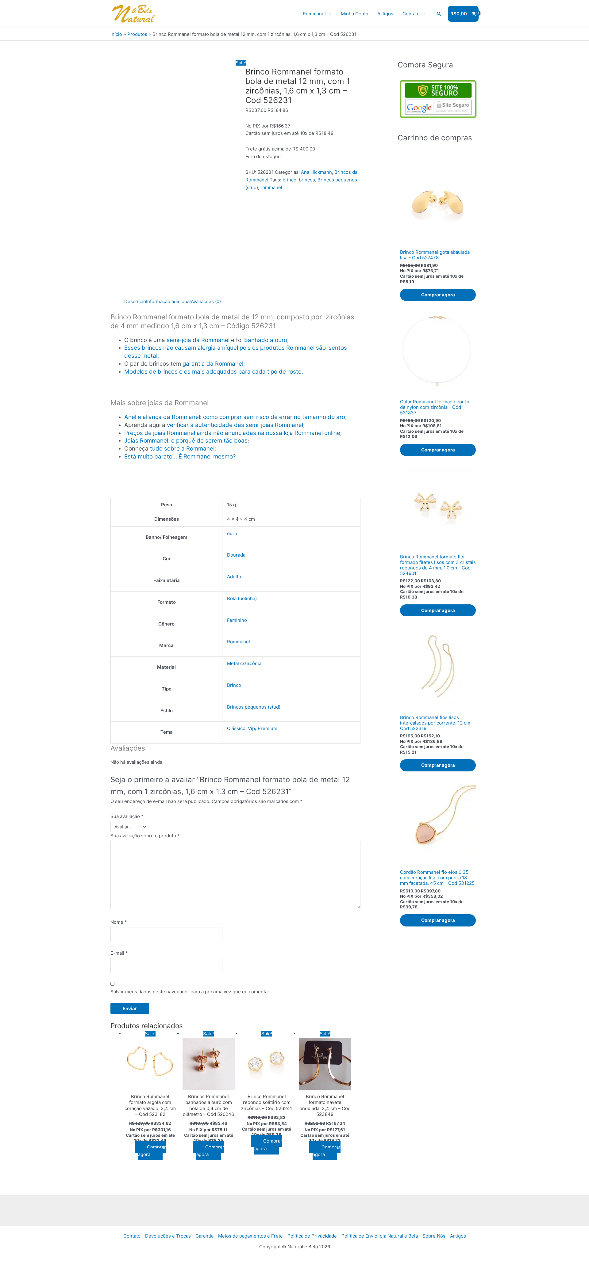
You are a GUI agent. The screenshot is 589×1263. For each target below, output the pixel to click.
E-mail (119, 953)
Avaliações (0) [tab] (206, 301)
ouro (232, 533)
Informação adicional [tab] (168, 301)
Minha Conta (354, 14)
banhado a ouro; (266, 340)
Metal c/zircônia (244, 663)
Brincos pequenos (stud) (253, 707)
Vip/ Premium (262, 728)
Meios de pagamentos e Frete (250, 1236)
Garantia (204, 1236)
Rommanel (314, 14)
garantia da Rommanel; (214, 363)
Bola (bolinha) (242, 598)
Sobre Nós (433, 1236)
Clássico (236, 728)
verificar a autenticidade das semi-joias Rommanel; (236, 424)
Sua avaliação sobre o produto (145, 836)
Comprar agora (152, 1151)
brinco (289, 180)
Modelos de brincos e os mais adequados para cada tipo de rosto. (213, 371)
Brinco (234, 685)
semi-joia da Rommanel (198, 340)
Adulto (234, 577)
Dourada (236, 555)
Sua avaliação (127, 816)
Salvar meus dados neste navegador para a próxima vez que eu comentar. (190, 992)
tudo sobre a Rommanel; (183, 448)
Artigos (385, 14)
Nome (118, 922)
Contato (411, 14)
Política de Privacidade (312, 1236)
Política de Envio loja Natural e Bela (379, 1236)
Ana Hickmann (316, 172)
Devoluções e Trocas (168, 1236)
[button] (439, 14)
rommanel (271, 187)
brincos (307, 180)
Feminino (237, 620)
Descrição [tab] (135, 301)
